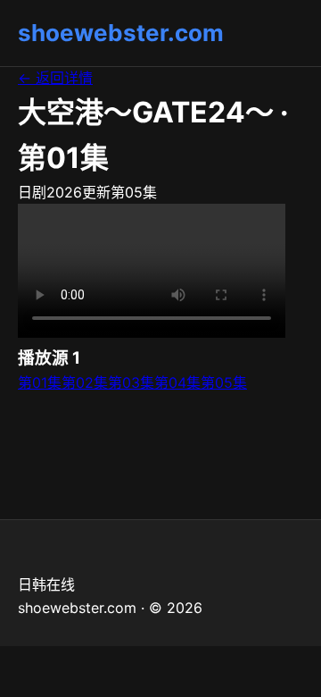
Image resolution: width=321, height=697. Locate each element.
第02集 (85, 382)
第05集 (224, 382)
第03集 (131, 382)
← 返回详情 (55, 78)
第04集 (177, 382)
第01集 (40, 382)
